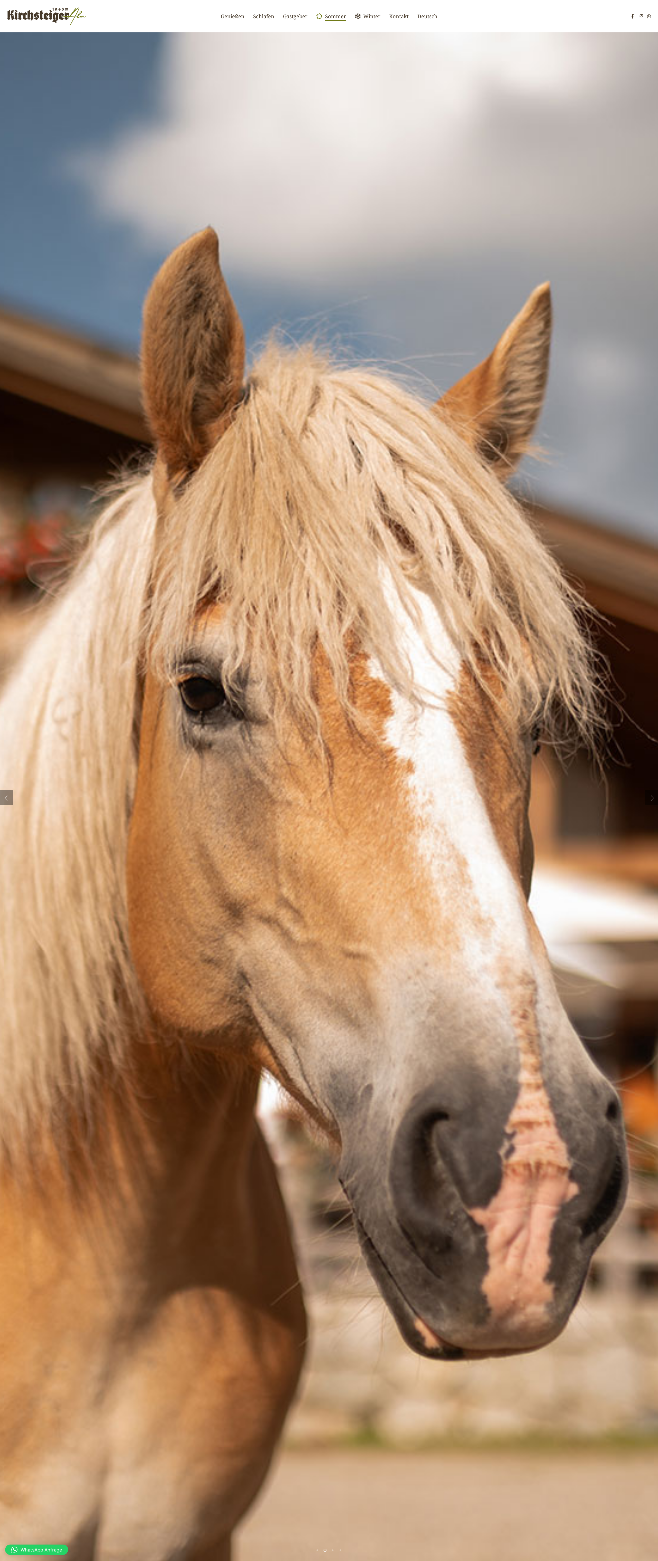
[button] (36, 1550)
